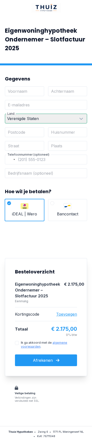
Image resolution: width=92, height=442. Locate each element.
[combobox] (10, 159)
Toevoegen (66, 314)
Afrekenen (43, 360)
